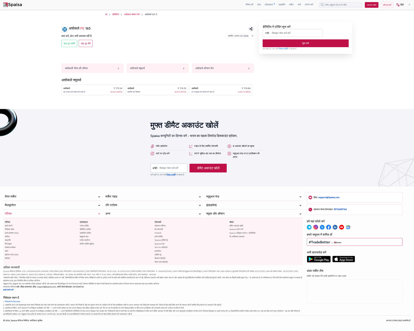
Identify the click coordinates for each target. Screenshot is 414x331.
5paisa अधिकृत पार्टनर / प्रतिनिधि (242, 233)
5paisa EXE (160, 244)
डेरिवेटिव (115, 14)
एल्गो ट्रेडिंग (159, 236)
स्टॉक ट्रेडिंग (84, 225)
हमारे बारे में (8, 225)
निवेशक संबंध (9, 229)
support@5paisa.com (328, 197)
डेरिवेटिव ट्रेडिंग (85, 229)
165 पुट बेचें (86, 43)
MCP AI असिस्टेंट (161, 247)
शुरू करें (305, 43)
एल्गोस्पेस (158, 251)
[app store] (343, 260)
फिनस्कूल (8, 244)
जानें (299, 4)
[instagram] (315, 227)
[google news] (348, 227)
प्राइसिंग (281, 4)
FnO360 (158, 233)
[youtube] (341, 227)
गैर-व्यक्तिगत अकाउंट (237, 236)
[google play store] (319, 260)
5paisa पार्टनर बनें (236, 229)
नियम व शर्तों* (283, 48)
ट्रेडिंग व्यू (158, 254)
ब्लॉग (6, 251)
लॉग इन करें (387, 5)
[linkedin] (335, 227)
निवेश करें (249, 4)
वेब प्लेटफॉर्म (159, 229)
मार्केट (291, 4)
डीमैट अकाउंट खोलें (208, 168)
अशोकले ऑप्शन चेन (132, 14)
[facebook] (328, 227)
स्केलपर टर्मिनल (160, 225)
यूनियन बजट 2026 (11, 254)
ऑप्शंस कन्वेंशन (10, 247)
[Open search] (322, 5)
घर (106, 14)
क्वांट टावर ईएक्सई (161, 262)
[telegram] (309, 227)
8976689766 (340, 209)
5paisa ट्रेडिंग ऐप (161, 240)
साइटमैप (8, 240)
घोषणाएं (7, 258)
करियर (7, 236)
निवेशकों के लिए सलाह (12, 301)
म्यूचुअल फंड (84, 236)
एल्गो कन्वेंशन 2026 (12, 233)
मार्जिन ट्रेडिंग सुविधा (87, 244)
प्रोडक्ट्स (269, 4)
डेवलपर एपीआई (160, 258)
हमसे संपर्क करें (8, 290)
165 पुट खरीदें (69, 43)
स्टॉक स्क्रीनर (85, 240)
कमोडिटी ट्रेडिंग (85, 233)
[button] (402, 5)
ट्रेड (259, 4)
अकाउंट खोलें (371, 5)
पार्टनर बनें (309, 4)
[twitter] (322, 227)
